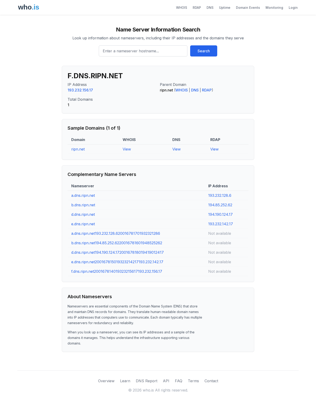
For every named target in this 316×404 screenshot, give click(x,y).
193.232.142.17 (220, 224)
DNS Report (146, 381)
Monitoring (274, 7)
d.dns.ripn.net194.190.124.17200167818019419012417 (117, 252)
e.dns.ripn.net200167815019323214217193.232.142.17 (117, 262)
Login (293, 7)
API (166, 381)
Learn (125, 381)
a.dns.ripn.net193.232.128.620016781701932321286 (115, 233)
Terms (193, 381)
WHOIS (181, 7)
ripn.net (78, 149)
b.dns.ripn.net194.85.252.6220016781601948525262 (116, 243)
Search (204, 51)
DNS (210, 7)
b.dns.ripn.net (83, 205)
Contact (211, 381)
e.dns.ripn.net (83, 224)
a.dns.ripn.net (83, 195)
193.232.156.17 (80, 90)
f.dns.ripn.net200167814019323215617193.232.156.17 (116, 271)
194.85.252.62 (220, 205)
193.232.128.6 (219, 195)
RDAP (197, 7)
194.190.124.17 (220, 214)
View (127, 149)
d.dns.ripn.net (83, 214)
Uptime (224, 7)
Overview (106, 381)
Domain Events (248, 7)
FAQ (178, 381)
